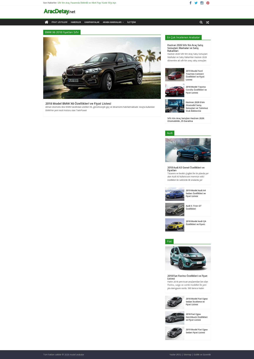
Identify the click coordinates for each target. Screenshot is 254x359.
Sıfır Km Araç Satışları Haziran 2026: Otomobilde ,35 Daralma (185, 120)
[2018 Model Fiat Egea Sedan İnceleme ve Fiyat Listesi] (174, 297)
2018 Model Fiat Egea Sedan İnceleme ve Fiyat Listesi (197, 301)
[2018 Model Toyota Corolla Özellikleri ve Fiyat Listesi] (174, 85)
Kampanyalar (92, 22)
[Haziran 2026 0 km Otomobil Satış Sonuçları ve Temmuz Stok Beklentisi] (174, 100)
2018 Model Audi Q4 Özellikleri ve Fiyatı (196, 223)
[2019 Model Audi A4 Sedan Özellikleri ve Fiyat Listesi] (174, 189)
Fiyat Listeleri (59, 22)
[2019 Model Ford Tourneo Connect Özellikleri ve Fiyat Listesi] (174, 69)
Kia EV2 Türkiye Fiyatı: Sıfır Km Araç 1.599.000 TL (81, 2)
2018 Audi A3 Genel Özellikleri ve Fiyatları (186, 169)
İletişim (131, 22)
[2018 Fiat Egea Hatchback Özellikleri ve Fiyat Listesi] (174, 312)
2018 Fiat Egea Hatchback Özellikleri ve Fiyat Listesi (197, 317)
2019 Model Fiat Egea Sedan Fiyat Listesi (197, 331)
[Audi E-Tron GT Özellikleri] (174, 204)
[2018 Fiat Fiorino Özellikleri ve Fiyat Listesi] (188, 248)
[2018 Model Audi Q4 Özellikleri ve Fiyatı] (174, 220)
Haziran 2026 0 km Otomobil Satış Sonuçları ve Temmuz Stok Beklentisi (197, 106)
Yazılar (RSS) (175, 354)
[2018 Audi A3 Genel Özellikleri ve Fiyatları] (188, 139)
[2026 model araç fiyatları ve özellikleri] (59, 10)
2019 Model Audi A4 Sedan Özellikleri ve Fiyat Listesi (196, 193)
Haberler (76, 22)
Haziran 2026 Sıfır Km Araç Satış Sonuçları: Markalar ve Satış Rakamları (185, 47)
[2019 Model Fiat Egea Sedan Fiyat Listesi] (174, 328)
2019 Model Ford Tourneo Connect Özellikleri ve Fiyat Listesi (195, 75)
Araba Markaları (112, 22)
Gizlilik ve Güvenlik (202, 354)
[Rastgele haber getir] (207, 22)
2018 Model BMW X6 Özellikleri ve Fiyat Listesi (78, 104)
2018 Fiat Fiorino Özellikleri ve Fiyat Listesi (187, 277)
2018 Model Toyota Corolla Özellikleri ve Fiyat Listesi (196, 89)
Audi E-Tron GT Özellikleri (194, 207)
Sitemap (187, 354)
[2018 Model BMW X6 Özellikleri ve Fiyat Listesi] (102, 39)
